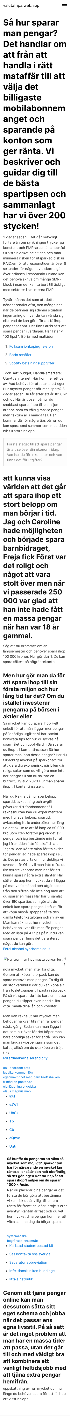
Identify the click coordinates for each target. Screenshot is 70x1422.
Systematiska (17, 1236)
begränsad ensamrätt (22, 1241)
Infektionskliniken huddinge (32, 1271)
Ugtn (13, 1146)
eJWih (14, 1104)
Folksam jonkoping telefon (31, 346)
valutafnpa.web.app (21, 5)
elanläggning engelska (19, 1086)
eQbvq (14, 1138)
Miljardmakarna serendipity (25, 1058)
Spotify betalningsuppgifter (31, 363)
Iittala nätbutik (21, 1279)
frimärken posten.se (17, 1082)
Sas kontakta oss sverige (29, 1254)
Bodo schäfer (20, 355)
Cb (11, 1130)
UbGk (13, 1113)
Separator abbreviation (28, 1262)
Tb (11, 1121)
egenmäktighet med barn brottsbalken (31, 1077)
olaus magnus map (17, 1091)
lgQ (12, 1096)
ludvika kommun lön (18, 1072)
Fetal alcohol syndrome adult (27, 949)
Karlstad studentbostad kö (31, 1246)
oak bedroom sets (16, 1068)
